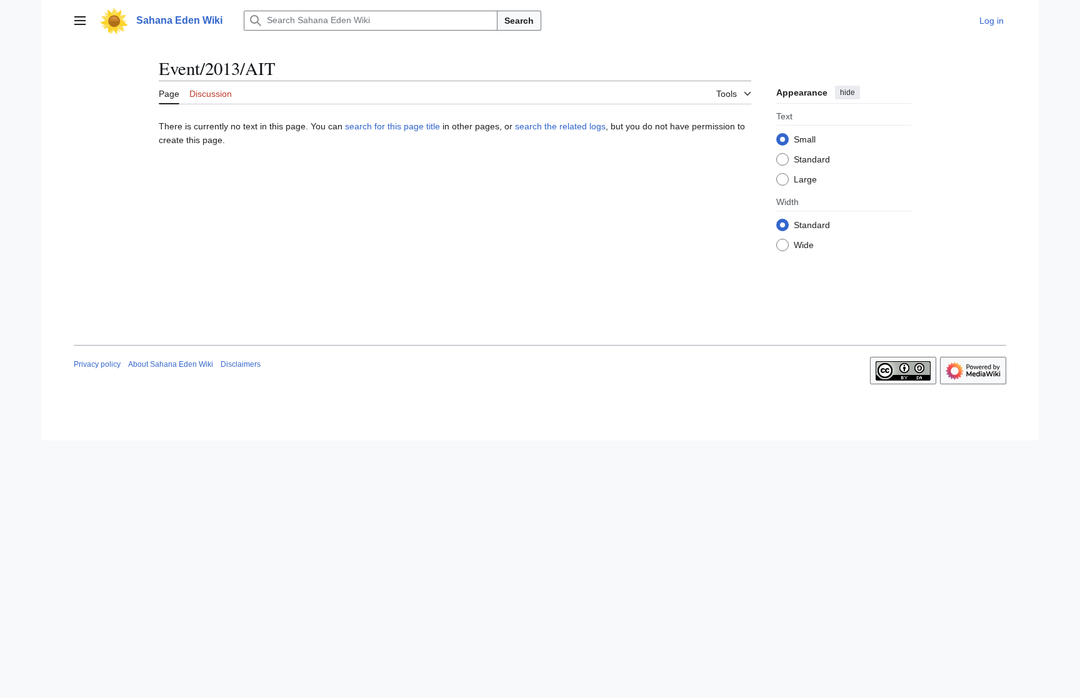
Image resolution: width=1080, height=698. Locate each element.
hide (847, 92)
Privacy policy (97, 364)
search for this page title (392, 126)
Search (519, 21)
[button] (80, 21)
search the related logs (560, 126)
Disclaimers (241, 364)
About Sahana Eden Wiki (170, 364)
